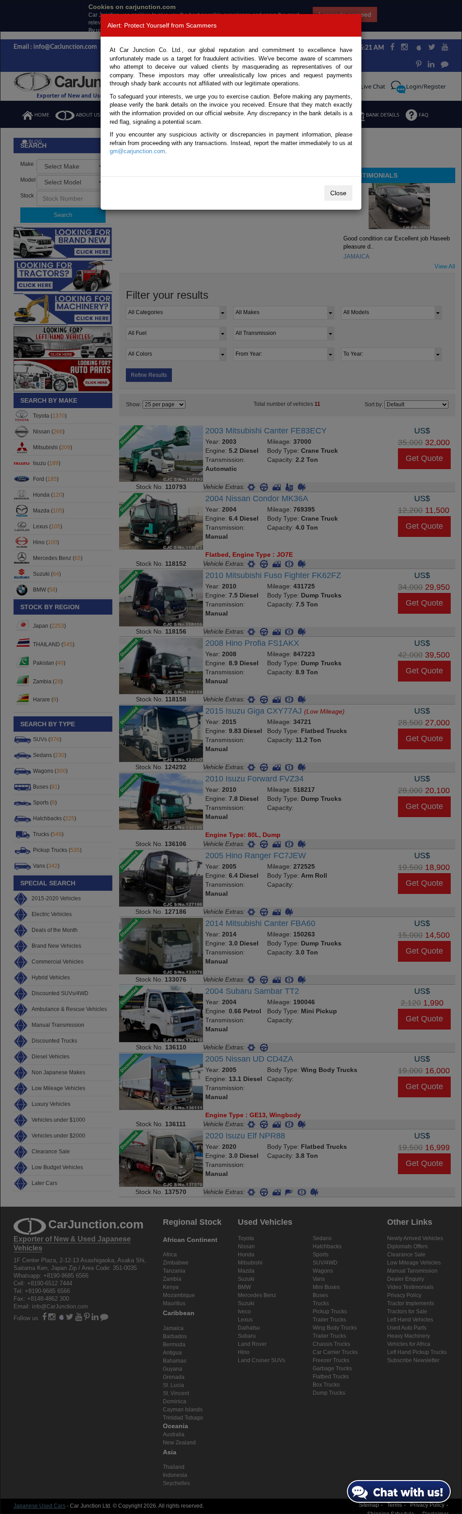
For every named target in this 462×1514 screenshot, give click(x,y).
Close (338, 193)
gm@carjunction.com (137, 151)
